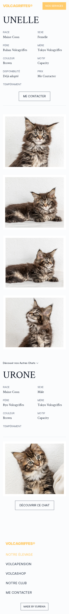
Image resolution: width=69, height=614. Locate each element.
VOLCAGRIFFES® (20, 543)
